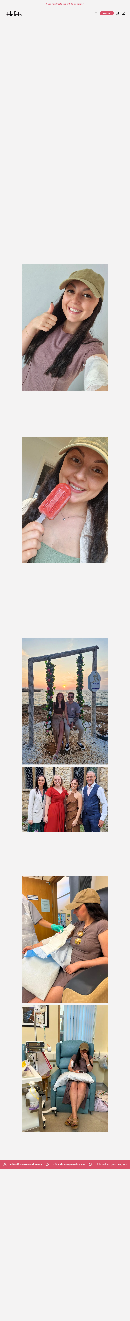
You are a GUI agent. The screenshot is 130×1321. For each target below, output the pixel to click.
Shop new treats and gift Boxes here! (64, 4)
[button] (107, 13)
